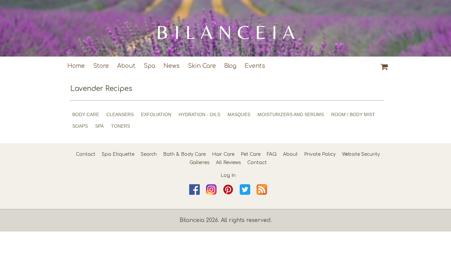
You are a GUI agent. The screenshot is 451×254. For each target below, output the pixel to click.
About (126, 66)
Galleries (200, 162)
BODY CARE (85, 114)
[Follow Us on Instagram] (211, 193)
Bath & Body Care (184, 154)
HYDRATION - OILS (199, 114)
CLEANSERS (120, 114)
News (171, 66)
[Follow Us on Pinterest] (228, 193)
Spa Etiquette (118, 154)
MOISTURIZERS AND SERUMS (291, 114)
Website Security (361, 154)
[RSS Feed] (262, 193)
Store (101, 66)
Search (149, 154)
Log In (228, 175)
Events (255, 66)
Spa (149, 66)
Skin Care (202, 66)
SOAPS (80, 126)
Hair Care (223, 154)
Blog (230, 66)
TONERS (120, 126)
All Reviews (228, 162)
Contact (85, 154)
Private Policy (320, 154)
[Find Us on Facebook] (194, 193)
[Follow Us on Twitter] (245, 193)
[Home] (225, 28)
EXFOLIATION (156, 114)
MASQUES (238, 114)
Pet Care (250, 154)
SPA (99, 126)
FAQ (272, 154)
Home (76, 66)
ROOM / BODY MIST (353, 114)
